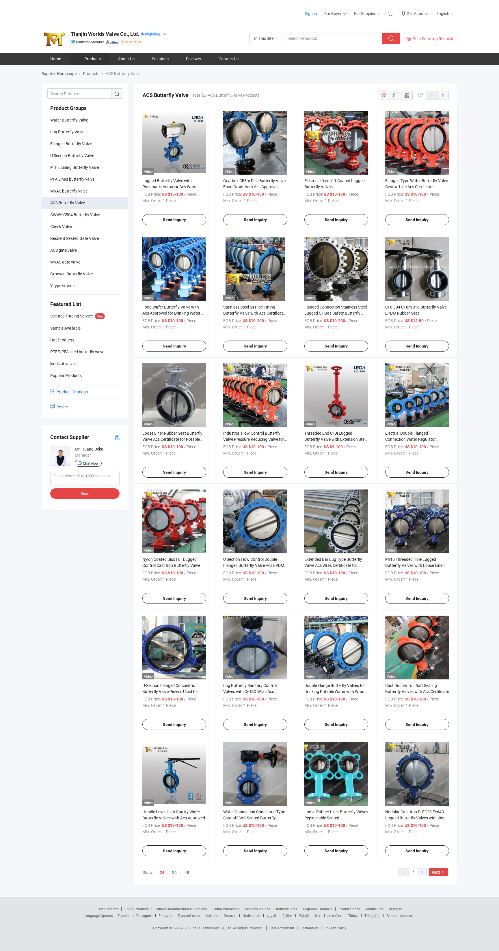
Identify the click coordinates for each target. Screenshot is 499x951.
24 (162, 872)
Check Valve (61, 226)
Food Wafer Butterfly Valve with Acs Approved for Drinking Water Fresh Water (171, 313)
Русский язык (189, 915)
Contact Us (229, 58)
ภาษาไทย (334, 915)
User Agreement (281, 928)
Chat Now (90, 463)
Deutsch (230, 915)
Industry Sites (286, 909)
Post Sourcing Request (433, 38)
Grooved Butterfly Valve (71, 273)
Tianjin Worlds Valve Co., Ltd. (105, 34)
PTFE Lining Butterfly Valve (74, 167)
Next (436, 872)
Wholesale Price (257, 909)
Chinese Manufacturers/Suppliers (181, 909)
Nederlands (251, 915)
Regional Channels (317, 909)
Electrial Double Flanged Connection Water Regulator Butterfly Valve (410, 439)
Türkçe (353, 915)
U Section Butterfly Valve (72, 155)
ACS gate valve (63, 250)
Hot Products (108, 909)
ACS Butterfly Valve (67, 202)
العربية (271, 915)
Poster (62, 407)
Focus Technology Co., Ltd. (212, 928)
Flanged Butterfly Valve (71, 143)
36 (174, 872)
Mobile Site (374, 909)
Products (92, 58)
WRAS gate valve (65, 262)
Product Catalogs (72, 392)
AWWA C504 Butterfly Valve (75, 214)
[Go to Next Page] (442, 95)
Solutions (160, 58)
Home (55, 58)
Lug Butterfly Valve (67, 131)
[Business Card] (117, 437)
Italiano (212, 915)
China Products (136, 909)
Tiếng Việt (372, 915)
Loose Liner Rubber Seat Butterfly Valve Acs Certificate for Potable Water (172, 439)
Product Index (349, 909)
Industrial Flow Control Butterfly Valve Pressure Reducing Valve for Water (253, 439)
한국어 (287, 915)
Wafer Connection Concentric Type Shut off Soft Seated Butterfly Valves (254, 818)
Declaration (309, 928)
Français (165, 915)
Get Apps (415, 13)
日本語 (304, 915)
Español (124, 915)
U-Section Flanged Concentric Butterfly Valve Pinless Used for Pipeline (170, 691)
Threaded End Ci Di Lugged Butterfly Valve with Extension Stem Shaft (336, 439)
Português (144, 915)
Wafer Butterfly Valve (69, 120)
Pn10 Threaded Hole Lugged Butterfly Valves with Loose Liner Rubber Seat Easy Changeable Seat (416, 565)
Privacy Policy (335, 928)
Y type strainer (63, 285)
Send (85, 493)
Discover (193, 58)
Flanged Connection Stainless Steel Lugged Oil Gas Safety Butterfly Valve (335, 313)
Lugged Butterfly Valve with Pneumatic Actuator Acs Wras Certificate (169, 186)
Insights (395, 909)
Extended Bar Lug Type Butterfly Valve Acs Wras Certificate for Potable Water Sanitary (333, 565)
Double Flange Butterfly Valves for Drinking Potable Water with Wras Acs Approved (334, 691)
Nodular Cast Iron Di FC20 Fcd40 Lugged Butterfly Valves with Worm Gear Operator (416, 818)
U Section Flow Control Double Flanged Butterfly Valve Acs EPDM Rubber (253, 565)
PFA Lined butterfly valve (72, 179)
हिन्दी (318, 915)
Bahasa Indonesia (401, 915)
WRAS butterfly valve (68, 191)
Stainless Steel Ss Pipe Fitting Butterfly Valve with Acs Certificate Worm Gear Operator (254, 313)
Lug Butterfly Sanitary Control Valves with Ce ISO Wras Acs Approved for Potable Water (250, 691)
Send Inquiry (174, 219)
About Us (126, 58)
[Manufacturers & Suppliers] (79, 11)
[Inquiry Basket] (391, 13)
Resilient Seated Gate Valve (74, 238)
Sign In (311, 13)
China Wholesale (226, 909)
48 (187, 872)
